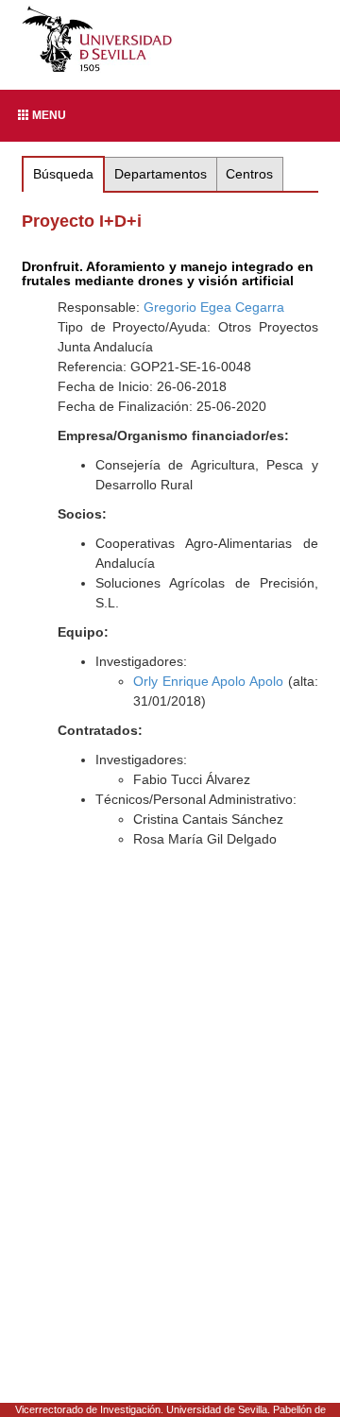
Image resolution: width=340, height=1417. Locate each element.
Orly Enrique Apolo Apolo (208, 681)
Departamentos (160, 173)
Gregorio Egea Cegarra (214, 307)
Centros (249, 173)
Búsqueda (63, 173)
